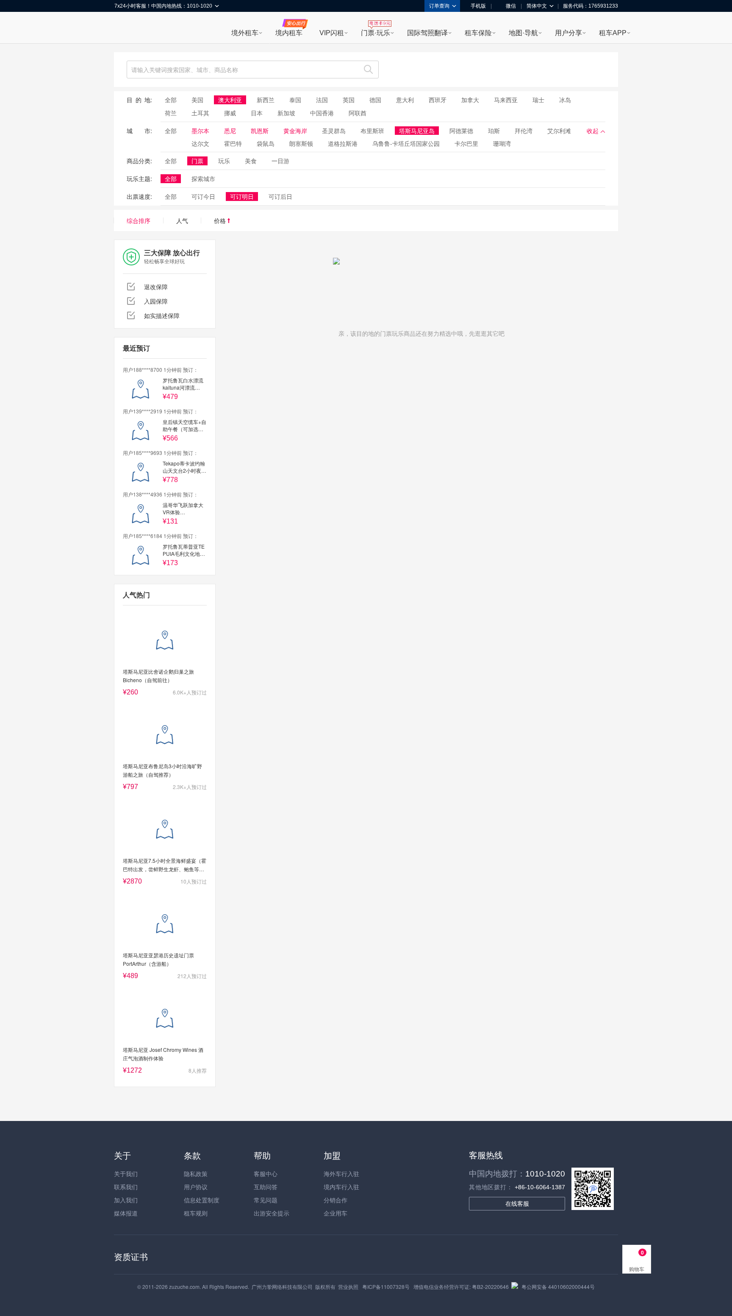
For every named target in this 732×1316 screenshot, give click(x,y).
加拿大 (470, 99)
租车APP (613, 32)
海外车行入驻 (341, 1173)
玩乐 (224, 160)
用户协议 (196, 1186)
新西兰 (265, 99)
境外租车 (244, 32)
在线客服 (517, 1203)
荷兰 (171, 113)
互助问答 (265, 1186)
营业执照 (348, 1286)
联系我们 (126, 1186)
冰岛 (565, 99)
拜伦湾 (523, 130)
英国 (349, 99)
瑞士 (538, 99)
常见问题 (265, 1200)
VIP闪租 (331, 32)
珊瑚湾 (502, 143)
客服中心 (265, 1173)
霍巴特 (233, 143)
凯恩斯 (260, 130)
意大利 (405, 99)
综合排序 (138, 220)
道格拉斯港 (343, 143)
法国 (322, 99)
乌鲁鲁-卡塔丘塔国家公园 (406, 143)
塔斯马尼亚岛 (417, 130)
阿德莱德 (461, 130)
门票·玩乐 (375, 32)
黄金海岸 (295, 130)
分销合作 (335, 1200)
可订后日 (280, 196)
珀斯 (494, 130)
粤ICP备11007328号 (386, 1286)
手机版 (478, 6)
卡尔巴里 (466, 143)
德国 (375, 99)
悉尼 (230, 130)
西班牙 (437, 99)
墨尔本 (200, 130)
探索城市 (203, 178)
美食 (251, 160)
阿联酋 (357, 113)
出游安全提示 (271, 1213)
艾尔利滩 (559, 130)
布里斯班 (372, 130)
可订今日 (203, 196)
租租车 (125, 28)
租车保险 (478, 32)
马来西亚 (506, 99)
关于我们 (126, 1173)
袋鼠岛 (265, 143)
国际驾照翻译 (427, 32)
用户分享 (568, 32)
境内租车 (288, 32)
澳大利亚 (230, 99)
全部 (171, 99)
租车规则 (196, 1213)
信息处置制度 (201, 1200)
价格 (220, 220)
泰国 (295, 99)
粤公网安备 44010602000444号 (558, 1286)
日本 (257, 113)
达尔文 (200, 143)
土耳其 (200, 113)
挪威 (230, 113)
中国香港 (322, 113)
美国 (197, 99)
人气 (182, 220)
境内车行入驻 (341, 1186)
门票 (197, 160)
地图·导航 (523, 32)
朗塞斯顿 (301, 143)
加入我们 (126, 1200)
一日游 (280, 160)
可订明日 (242, 196)
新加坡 (286, 113)
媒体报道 (126, 1213)
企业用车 (335, 1213)
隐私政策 (196, 1173)
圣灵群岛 (334, 130)
